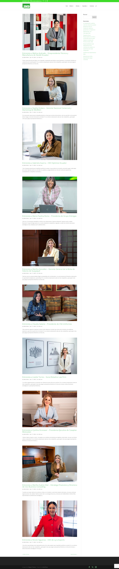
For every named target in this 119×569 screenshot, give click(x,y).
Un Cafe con (39, 57)
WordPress (45, 567)
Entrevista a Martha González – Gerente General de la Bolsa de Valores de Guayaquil (48, 270)
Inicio (67, 6)
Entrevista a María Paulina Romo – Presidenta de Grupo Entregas (49, 216)
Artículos (77, 6)
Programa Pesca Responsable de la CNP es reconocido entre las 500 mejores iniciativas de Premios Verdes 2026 (89, 38)
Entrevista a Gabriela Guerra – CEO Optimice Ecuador (44, 163)
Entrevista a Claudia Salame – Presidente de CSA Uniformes (47, 324)
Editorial (71, 6)
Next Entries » (74, 554)
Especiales (84, 6)
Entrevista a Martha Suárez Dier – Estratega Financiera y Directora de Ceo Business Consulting (49, 486)
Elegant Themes (32, 567)
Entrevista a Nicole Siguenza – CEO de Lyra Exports (43, 540)
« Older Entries (25, 554)
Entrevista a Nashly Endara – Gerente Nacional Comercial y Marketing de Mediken (46, 109)
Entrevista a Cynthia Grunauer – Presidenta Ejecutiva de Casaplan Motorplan (49, 431)
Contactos (92, 6)
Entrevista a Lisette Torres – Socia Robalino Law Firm (44, 377)
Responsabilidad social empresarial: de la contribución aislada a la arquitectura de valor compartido (89, 47)
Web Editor (26, 57)
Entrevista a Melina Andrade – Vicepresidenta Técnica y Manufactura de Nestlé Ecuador (45, 54)
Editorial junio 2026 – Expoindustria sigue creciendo (88, 58)
